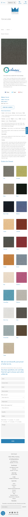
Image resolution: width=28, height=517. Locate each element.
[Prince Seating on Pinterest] (15, 512)
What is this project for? (6, 405)
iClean (14, 486)
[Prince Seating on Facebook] (12, 512)
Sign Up (24, 506)
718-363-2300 (14, 474)
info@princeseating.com (14, 478)
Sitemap (14, 498)
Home (2, 29)
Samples (25, 3)
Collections (14, 485)
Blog (14, 493)
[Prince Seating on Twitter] (10, 512)
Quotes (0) (26, 130)
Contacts (14, 490)
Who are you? (4, 394)
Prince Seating (15, 514)
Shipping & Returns (14, 495)
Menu (4, 2)
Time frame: (4, 419)
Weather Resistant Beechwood (14, 488)
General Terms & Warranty (14, 496)
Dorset (8, 29)
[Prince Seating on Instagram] (17, 512)
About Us (14, 491)
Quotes (19, 3)
